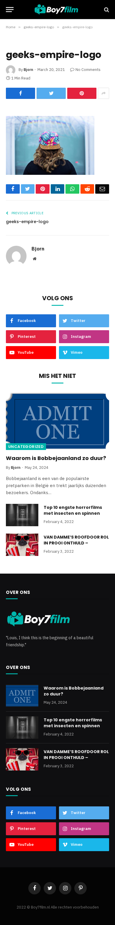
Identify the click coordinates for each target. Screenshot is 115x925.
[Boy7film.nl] (59, 9)
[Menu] (10, 9)
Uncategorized (26, 446)
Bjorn (28, 69)
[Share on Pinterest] (81, 93)
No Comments (88, 69)
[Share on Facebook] (20, 93)
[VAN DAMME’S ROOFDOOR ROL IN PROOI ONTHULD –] (22, 545)
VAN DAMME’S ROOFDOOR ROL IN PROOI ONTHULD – (76, 540)
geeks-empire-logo (27, 222)
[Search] (106, 9)
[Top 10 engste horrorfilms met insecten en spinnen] (22, 515)
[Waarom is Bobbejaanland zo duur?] (57, 421)
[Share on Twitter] (51, 93)
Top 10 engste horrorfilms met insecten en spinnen (73, 510)
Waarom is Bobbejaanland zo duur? (56, 458)
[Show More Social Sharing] (103, 93)
